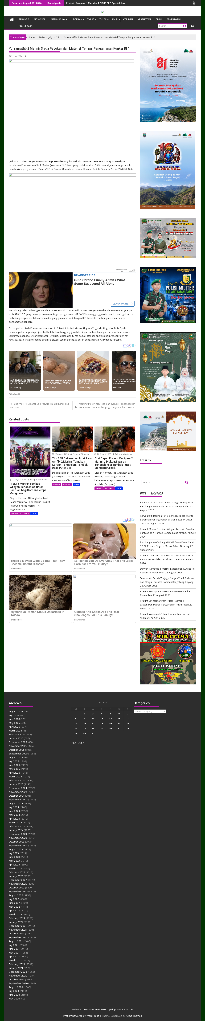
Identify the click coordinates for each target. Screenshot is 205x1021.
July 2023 (14, 853)
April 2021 (14, 956)
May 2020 (14, 998)
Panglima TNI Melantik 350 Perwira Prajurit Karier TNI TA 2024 (39, 405)
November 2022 (18, 883)
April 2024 (14, 818)
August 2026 (16, 711)
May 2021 (14, 952)
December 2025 (18, 742)
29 (75, 733)
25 (101, 728)
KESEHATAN (144, 19)
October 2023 (17, 841)
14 (127, 718)
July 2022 (14, 899)
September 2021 (18, 937)
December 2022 (18, 879)
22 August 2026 (19, 479)
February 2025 (17, 780)
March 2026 (15, 730)
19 (110, 723)
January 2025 (16, 784)
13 (119, 718)
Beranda (24, 19)
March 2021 (15, 960)
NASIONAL (39, 19)
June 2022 (14, 902)
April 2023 (14, 864)
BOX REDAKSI (26, 26)
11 (101, 718)
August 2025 (16, 757)
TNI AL (103, 19)
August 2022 (16, 895)
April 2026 (14, 726)
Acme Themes (134, 1015)
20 (119, 723)
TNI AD (90, 19)
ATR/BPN (128, 19)
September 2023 (18, 845)
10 (93, 718)
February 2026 (17, 734)
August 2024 (16, 803)
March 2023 (15, 868)
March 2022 (15, 914)
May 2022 (14, 906)
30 (84, 733)
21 (127, 723)
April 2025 (14, 772)
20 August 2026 (61, 454)
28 (127, 728)
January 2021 (16, 967)
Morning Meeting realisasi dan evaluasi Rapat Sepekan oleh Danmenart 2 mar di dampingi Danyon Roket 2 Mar (104, 405)
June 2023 (14, 856)
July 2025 (14, 761)
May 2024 (14, 814)
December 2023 (18, 833)
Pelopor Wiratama (38, 479)
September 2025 (18, 753)
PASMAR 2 (15, 394)
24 (93, 728)
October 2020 (17, 979)
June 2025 (14, 765)
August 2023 (16, 849)
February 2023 (17, 872)
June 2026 (14, 719)
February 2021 (17, 964)
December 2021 (18, 925)
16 (84, 723)
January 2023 (16, 876)
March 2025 (15, 776)
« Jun (73, 742)
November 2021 (18, 929)
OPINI (159, 19)
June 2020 (14, 994)
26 (110, 728)
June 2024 (14, 811)
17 (93, 723)
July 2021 (14, 945)
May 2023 (14, 860)
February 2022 (17, 918)
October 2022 (17, 887)
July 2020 (14, 990)
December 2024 (18, 788)
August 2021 (16, 941)
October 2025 (17, 749)
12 (110, 718)
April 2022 (14, 910)
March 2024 (15, 822)
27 (119, 728)
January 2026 (16, 738)
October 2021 (17, 933)
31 (93, 733)
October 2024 (17, 795)
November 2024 (18, 791)
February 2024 (17, 826)
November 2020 (18, 975)
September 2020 (18, 983)
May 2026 (14, 722)
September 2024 (18, 799)
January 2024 (16, 830)
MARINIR (14, 513)
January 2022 (16, 922)
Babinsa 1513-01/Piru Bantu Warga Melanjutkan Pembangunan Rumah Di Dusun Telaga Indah (119, 3)
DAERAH (77, 19)
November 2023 (18, 837)
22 (75, 728)
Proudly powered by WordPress (81, 1015)
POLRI (115, 19)
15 (75, 723)
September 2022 (18, 891)
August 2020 (16, 987)
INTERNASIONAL (59, 19)
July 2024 (14, 807)
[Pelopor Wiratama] (12, 19)
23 (84, 728)
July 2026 (14, 715)
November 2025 (18, 745)
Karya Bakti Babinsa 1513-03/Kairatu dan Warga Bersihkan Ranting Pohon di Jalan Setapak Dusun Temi (166, 519)
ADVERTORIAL (174, 19)
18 (101, 723)
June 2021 (14, 948)
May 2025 (14, 768)
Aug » (81, 742)
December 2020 (18, 971)
